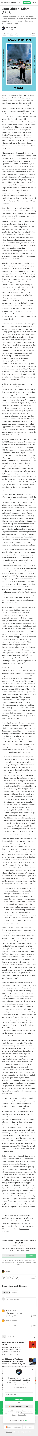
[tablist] (10, 1292)
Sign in (34, 3)
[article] (19, 1348)
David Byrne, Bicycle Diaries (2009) (13, 1343)
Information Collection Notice (20, 1262)
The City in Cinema (29, 1226)
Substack (9, 1432)
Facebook (7, 1231)
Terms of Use (28, 1260)
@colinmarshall (24, 1229)
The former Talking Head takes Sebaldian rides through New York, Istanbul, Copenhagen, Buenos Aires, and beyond (14, 1348)
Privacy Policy (22, 1415)
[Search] (34, 1337)
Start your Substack (14, 1427)
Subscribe (27, 3)
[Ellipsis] (35, 1310)
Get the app (29, 1427)
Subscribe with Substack (20, 1406)
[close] (32, 1369)
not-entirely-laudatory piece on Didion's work (17, 992)
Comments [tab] (6, 1292)
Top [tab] (4, 1337)
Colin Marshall (11, 27)
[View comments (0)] (11, 1354)
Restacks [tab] (14, 1292)
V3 (7, 1310)
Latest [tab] (9, 1337)
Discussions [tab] (16, 1337)
